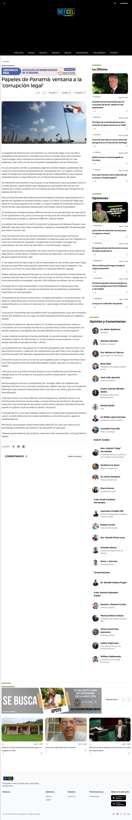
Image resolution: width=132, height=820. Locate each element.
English (48, 800)
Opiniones (55, 53)
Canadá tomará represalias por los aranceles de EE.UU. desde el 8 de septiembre (108, 105)
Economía (43, 53)
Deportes (67, 53)
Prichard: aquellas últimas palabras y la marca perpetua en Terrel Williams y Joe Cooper (109, 286)
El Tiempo (114, 53)
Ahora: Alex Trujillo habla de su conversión (17, 747)
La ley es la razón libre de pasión (107, 303)
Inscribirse (124, 3)
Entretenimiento (82, 53)
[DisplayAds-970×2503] (52, 701)
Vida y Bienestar (99, 53)
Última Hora (18, 53)
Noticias (31, 53)
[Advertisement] (66, 32)
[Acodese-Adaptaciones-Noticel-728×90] (44, 71)
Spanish (49, 796)
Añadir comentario (75, 456)
